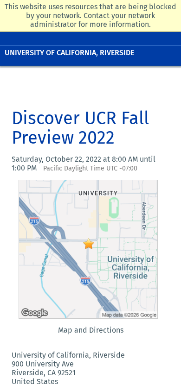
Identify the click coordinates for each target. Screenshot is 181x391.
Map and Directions (90, 330)
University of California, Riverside (69, 52)
